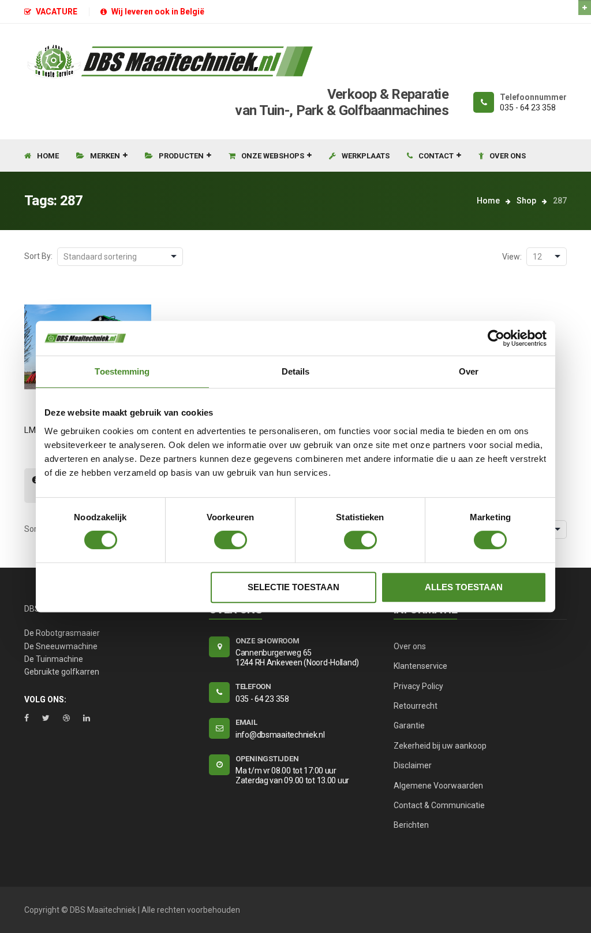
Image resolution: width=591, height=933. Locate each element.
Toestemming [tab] (122, 371)
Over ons (410, 646)
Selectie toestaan (293, 587)
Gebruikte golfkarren (61, 671)
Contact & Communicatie (439, 805)
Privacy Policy (418, 686)
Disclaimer (413, 765)
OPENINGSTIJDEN (266, 758)
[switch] (230, 540)
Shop (526, 200)
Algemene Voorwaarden (438, 785)
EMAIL (246, 722)
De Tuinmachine (53, 659)
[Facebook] (26, 718)
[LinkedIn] (86, 718)
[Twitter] (46, 718)
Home (488, 200)
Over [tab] (468, 371)
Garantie (409, 725)
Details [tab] (296, 371)
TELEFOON (253, 686)
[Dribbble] (66, 718)
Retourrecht (415, 705)
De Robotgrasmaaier (62, 633)
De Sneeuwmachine (61, 646)
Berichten (411, 825)
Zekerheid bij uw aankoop (440, 745)
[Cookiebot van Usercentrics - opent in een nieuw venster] (496, 338)
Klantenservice (420, 666)
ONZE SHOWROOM (267, 640)
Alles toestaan (464, 587)
